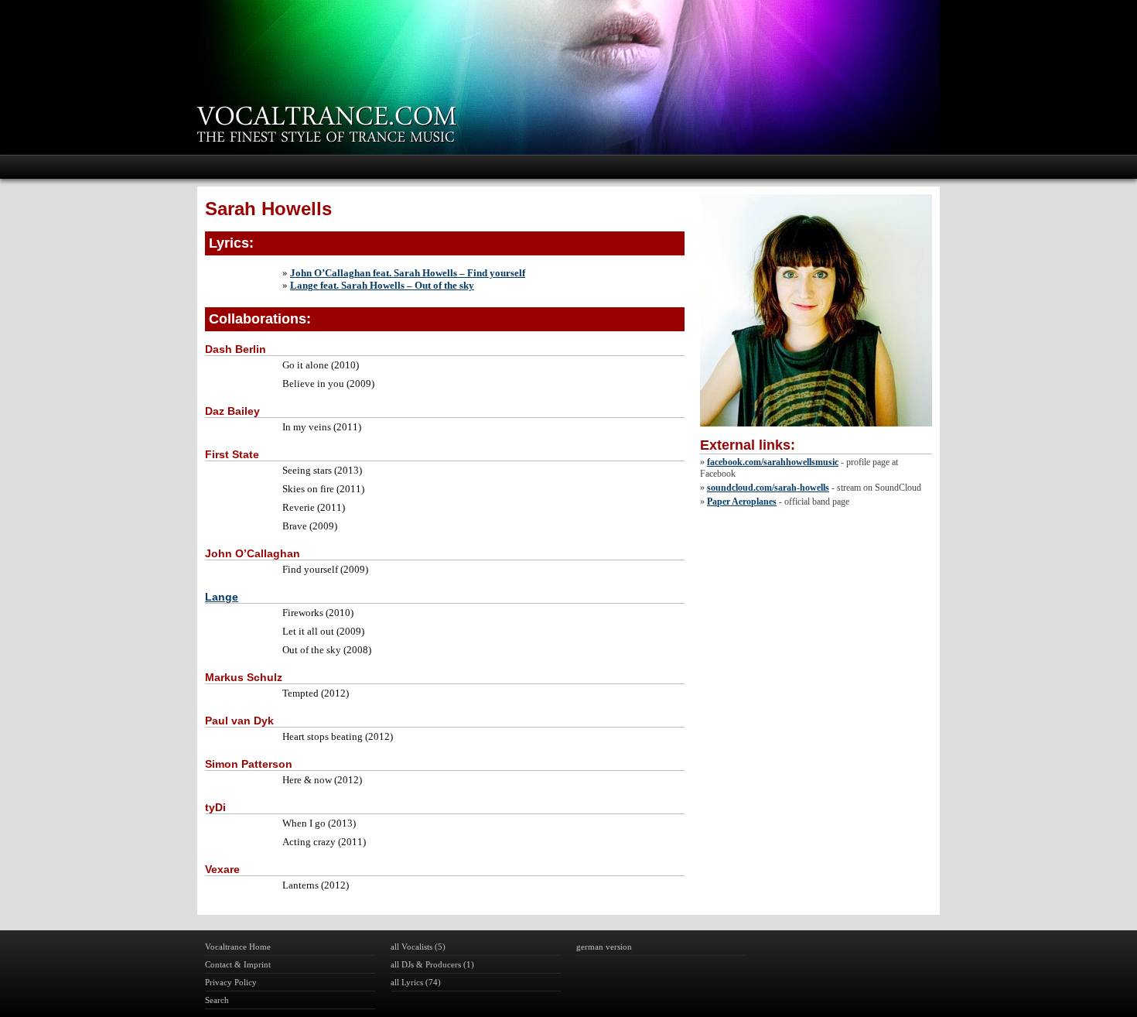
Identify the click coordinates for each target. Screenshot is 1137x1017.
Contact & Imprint (238, 964)
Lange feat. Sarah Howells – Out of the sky (382, 285)
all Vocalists (411, 946)
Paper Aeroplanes (742, 501)
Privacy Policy (231, 982)
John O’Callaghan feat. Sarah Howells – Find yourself (407, 273)
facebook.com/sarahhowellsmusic (772, 462)
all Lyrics (407, 982)
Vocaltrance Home (238, 946)
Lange (221, 597)
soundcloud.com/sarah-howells (768, 487)
